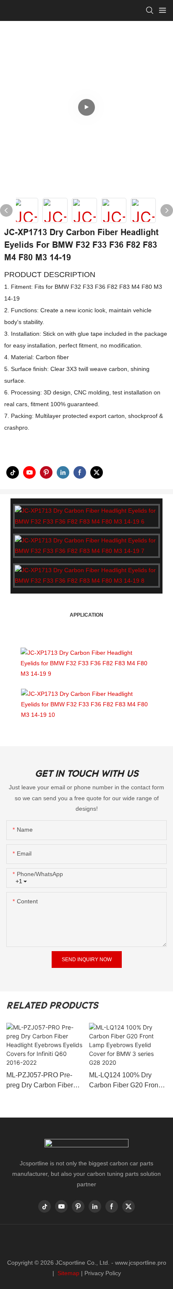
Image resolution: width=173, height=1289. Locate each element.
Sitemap (67, 1273)
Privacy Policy (102, 1273)
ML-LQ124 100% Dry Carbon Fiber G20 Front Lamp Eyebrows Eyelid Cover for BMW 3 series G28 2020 (124, 1080)
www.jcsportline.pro (140, 1262)
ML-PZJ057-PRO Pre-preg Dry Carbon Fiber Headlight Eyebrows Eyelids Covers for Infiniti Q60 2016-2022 (43, 1080)
